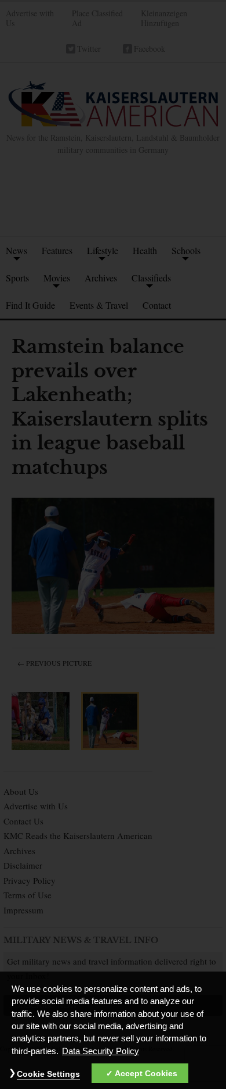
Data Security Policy (100, 1051)
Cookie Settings (48, 1074)
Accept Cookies (146, 1073)
